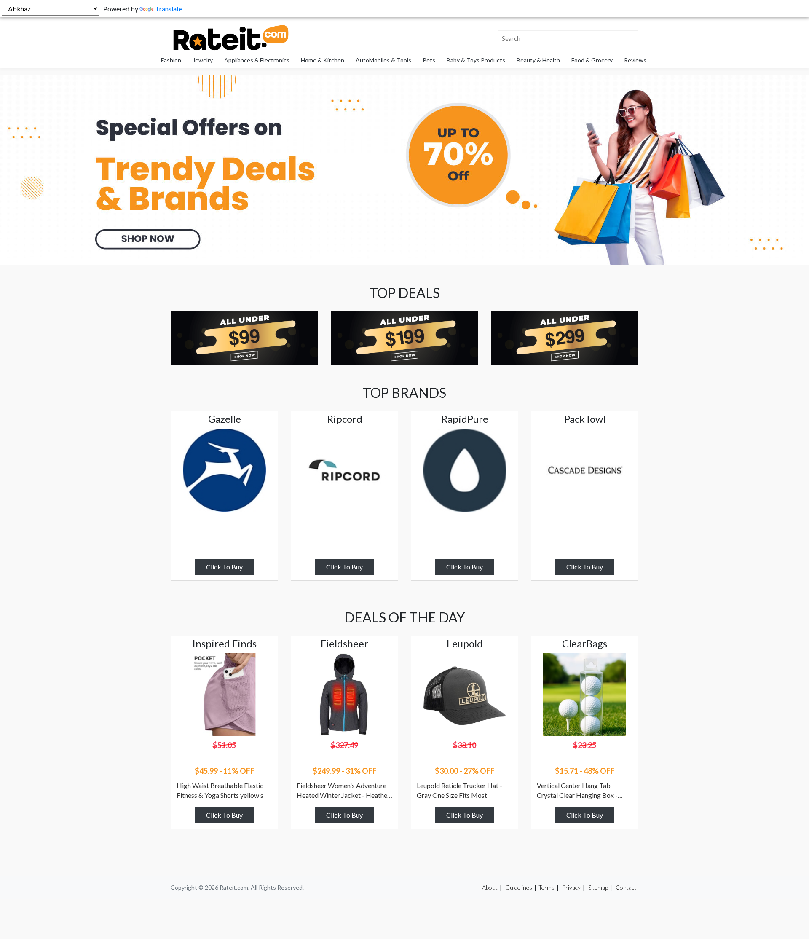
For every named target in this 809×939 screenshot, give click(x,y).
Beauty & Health (538, 60)
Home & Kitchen (322, 60)
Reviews (635, 60)
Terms (546, 887)
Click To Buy (224, 567)
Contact (626, 887)
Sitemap (598, 887)
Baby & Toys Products (476, 60)
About (490, 887)
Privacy (571, 887)
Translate (168, 9)
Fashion (171, 60)
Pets (429, 60)
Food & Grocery (592, 60)
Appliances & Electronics (256, 60)
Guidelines (518, 887)
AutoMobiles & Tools (383, 60)
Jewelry (203, 60)
